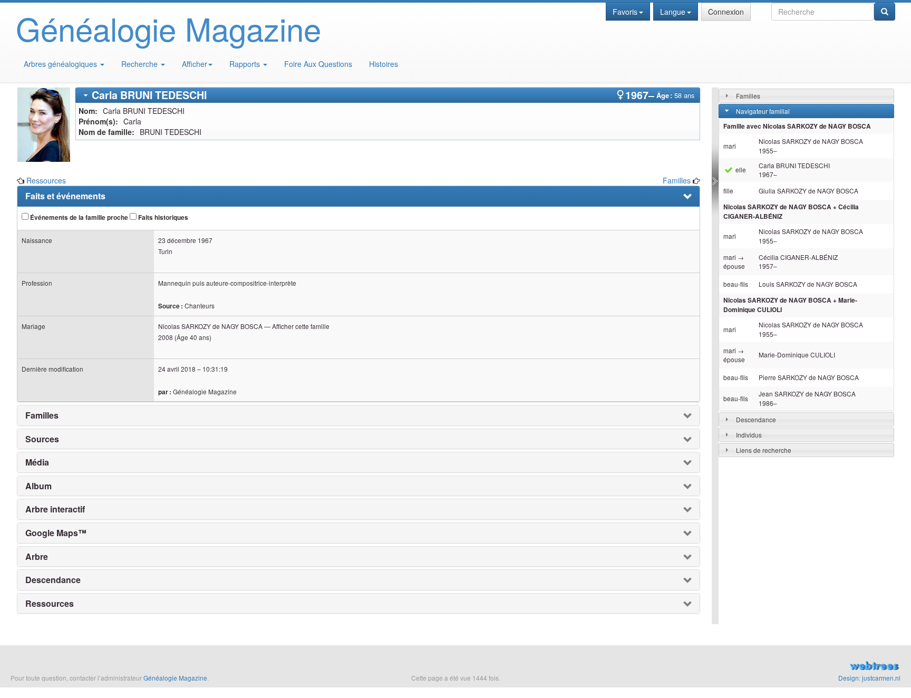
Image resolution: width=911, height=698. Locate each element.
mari (729, 145)
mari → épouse (734, 262)
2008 (165, 337)
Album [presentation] (38, 486)
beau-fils (735, 283)
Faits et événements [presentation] (65, 196)
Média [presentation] (37, 462)
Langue (672, 11)
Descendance (756, 419)
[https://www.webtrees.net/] (759, 667)
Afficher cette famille (300, 326)
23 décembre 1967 (185, 240)
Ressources (46, 180)
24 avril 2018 (177, 368)
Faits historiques (162, 217)
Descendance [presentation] (53, 580)
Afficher (194, 64)
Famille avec (797, 126)
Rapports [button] (245, 64)
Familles (677, 180)
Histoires (383, 64)
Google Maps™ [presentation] (55, 533)
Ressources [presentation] (49, 603)
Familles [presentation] (42, 415)
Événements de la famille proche (78, 217)
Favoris (625, 11)
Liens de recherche (763, 449)
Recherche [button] (140, 64)
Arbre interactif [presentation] (55, 509)
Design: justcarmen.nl (869, 677)
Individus (749, 434)
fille (728, 190)
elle (740, 169)
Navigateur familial (763, 110)
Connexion (726, 11)
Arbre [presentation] (36, 556)
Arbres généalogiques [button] (61, 64)
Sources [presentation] (42, 439)
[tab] (387, 95)
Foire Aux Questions (318, 64)
